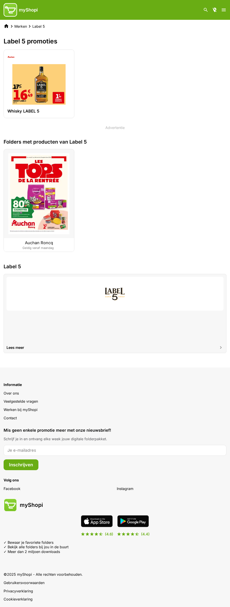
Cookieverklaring (18, 599)
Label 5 (38, 26)
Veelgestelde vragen (21, 401)
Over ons (11, 393)
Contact (10, 418)
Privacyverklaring (18, 591)
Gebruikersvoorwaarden (24, 582)
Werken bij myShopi (21, 409)
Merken (20, 26)
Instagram (125, 488)
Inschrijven (21, 464)
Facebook (12, 488)
